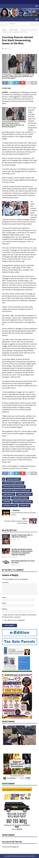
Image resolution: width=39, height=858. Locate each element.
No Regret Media (30, 856)
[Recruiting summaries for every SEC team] (6, 562)
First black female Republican (14, 487)
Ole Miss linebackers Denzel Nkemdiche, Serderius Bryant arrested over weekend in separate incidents (22, 552)
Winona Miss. (24, 505)
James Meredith (9, 494)
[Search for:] (19, 24)
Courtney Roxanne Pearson (13, 483)
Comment (5, 582)
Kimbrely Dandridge (24, 494)
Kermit (5, 48)
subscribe (7, 502)
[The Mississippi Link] (19, 16)
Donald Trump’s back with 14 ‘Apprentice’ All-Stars (22, 536)
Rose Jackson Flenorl (20, 498)
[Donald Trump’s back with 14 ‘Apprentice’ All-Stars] (6, 539)
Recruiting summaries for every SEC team (23, 562)
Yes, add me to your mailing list (14, 620)
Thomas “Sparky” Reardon (22, 502)
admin (5, 557)
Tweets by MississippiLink (10, 847)
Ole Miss (6, 498)
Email (4, 603)
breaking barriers (13, 479)
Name (4, 597)
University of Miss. (10, 505)
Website (4, 609)
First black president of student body (17, 490)
